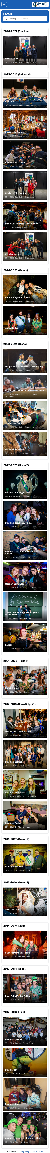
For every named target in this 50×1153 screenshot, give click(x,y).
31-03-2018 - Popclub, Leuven (16, 735)
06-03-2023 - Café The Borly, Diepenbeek (20, 588)
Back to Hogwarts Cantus (17, 297)
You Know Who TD (14, 910)
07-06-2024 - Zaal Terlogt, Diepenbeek (19, 427)
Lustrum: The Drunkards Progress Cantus (21, 552)
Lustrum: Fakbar (13, 823)
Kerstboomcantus (13, 254)
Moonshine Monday (14, 584)
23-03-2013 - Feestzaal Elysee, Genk (19, 1043)
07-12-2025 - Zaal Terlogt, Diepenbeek (19, 258)
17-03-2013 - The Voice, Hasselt (17, 1142)
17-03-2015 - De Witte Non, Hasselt (18, 957)
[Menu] (4, 4)
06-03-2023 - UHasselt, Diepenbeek (18, 618)
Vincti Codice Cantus (15, 163)
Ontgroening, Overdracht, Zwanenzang (24, 367)
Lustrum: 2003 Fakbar (15, 793)
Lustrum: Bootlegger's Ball (18, 492)
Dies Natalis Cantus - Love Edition (21, 224)
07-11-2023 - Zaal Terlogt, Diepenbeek (19, 453)
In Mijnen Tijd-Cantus (15, 193)
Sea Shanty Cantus (14, 132)
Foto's (7, 14)
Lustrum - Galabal (13, 1039)
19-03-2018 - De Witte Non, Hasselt (18, 827)
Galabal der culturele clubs (18, 731)
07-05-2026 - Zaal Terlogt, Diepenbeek (19, 166)
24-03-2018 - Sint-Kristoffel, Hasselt (18, 766)
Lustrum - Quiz (12, 1104)
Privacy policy (23, 1152)
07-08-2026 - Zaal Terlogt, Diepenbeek (19, 62)
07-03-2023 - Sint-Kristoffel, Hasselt (18, 557)
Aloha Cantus (11, 328)
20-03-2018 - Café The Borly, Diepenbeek (20, 796)
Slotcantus (10, 101)
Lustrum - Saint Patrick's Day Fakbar (22, 1138)
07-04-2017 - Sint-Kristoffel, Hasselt (18, 870)
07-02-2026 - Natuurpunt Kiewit (16, 228)
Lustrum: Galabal (13, 762)
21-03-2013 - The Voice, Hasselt (17, 1074)
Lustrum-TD (11, 1070)
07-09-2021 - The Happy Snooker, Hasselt (20, 692)
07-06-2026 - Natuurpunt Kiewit (16, 136)
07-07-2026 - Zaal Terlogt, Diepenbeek (19, 105)
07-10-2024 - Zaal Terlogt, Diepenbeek (19, 301)
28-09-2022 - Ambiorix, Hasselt (16, 649)
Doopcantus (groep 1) (15, 449)
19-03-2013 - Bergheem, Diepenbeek (19, 1108)
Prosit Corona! (12, 688)
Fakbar (8, 645)
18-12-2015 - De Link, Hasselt (16, 913)
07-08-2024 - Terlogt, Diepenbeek (17, 332)
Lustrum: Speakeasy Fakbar (18, 523)
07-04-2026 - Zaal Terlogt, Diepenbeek (19, 197)
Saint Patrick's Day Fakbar (17, 953)
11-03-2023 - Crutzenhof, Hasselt (17, 496)
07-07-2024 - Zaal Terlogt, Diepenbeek (19, 370)
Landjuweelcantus (14, 866)
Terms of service (37, 1152)
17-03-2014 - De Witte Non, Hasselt (18, 1000)
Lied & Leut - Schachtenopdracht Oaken (24, 391)
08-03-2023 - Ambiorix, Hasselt (16, 527)
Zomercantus (11, 58)
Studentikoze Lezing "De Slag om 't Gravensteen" (22, 613)
